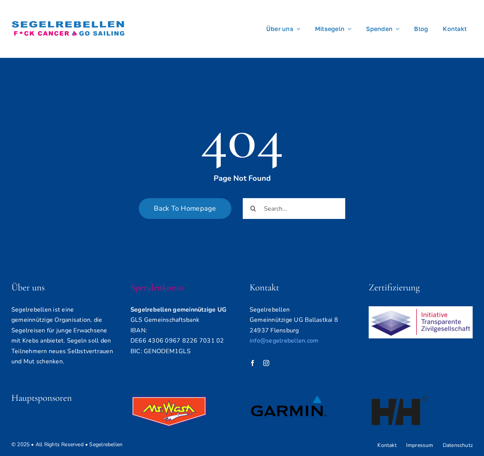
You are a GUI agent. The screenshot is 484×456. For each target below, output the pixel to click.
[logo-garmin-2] (289, 399)
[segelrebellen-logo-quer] (68, 14)
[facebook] (253, 363)
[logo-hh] (399, 399)
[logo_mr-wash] (169, 399)
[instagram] (266, 363)
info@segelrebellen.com (284, 341)
